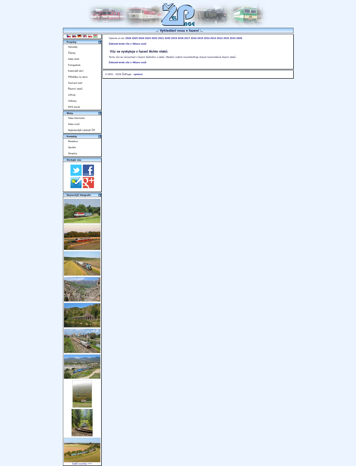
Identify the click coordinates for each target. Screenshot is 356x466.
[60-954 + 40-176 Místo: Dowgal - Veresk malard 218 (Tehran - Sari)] (82, 300)
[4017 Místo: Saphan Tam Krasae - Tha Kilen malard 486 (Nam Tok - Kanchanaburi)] (82, 326)
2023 (148, 38)
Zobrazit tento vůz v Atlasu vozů (127, 43)
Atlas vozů (74, 124)
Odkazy (72, 100)
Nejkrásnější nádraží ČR (81, 130)
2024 (141, 38)
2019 (174, 38)
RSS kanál (74, 107)
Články (72, 53)
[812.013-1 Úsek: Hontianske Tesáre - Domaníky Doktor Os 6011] (82, 406)
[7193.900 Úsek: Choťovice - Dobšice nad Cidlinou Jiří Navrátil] (82, 274)
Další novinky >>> (82, 463)
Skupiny (72, 153)
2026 (128, 38)
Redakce (73, 141)
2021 (161, 38)
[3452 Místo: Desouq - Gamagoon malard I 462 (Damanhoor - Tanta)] (82, 352)
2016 (194, 38)
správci (138, 74)
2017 (187, 38)
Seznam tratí (75, 83)
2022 (154, 38)
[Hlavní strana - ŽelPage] (178, 25)
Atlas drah (73, 59)
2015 (200, 38)
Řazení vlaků (75, 88)
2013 (213, 38)
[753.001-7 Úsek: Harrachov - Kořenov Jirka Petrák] (82, 435)
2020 (167, 38)
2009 (239, 38)
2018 (181, 38)
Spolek (72, 147)
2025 (135, 38)
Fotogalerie (74, 65)
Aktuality (72, 47)
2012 (220, 38)
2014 (207, 38)
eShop (72, 94)
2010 (233, 38)
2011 (226, 38)
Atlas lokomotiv (76, 118)
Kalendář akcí (76, 70)
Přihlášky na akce (78, 77)
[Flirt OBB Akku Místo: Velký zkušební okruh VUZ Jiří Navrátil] (82, 249)
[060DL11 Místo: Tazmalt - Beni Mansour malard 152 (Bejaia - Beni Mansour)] (82, 377)
